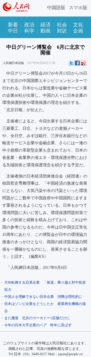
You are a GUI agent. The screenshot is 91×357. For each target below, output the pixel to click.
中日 (13, 31)
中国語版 (56, 7)
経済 (45, 24)
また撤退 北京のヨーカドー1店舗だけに (37, 318)
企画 (78, 31)
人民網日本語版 (13, 63)
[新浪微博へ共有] (83, 63)
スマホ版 (78, 7)
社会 (62, 24)
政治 (29, 24)
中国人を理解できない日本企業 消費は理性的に (43, 297)
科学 (29, 31)
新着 (13, 24)
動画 (45, 31)
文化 (78, 24)
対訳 (62, 31)
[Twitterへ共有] (71, 63)
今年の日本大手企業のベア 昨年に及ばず (38, 325)
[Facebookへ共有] (77, 63)
